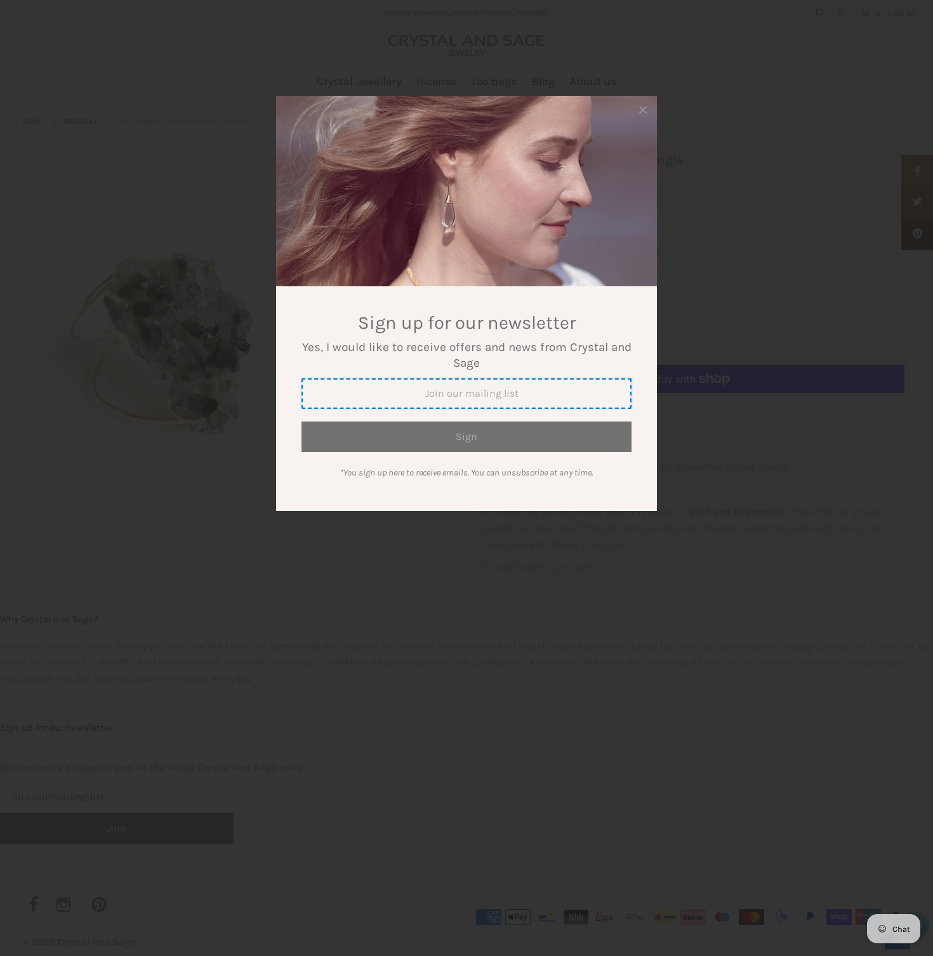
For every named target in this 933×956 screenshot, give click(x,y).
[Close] (643, 110)
